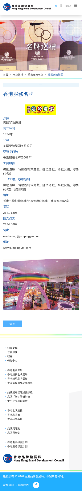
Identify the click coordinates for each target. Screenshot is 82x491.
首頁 (5, 74)
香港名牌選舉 (14, 370)
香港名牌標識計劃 (17, 442)
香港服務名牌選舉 (17, 374)
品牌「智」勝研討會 (18, 396)
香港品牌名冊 (14, 419)
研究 (9, 356)
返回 (12, 324)
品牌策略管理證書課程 (20, 392)
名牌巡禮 (18, 74)
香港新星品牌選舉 (17, 378)
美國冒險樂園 (55, 74)
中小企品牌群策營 (17, 400)
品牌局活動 (13, 428)
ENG (68, 5)
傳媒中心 (12, 360)
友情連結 (8, 485)
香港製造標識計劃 (17, 446)
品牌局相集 (13, 432)
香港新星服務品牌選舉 (20, 382)
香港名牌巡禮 (14, 410)
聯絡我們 (23, 485)
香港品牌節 (13, 414)
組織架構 (12, 347)
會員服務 (12, 352)
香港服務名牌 (35, 74)
